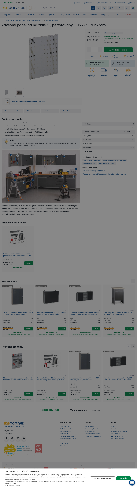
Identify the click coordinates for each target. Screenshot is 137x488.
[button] (46, 485)
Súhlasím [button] (123, 478)
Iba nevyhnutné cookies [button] (103, 478)
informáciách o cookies (32, 481)
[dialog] (68, 478)
